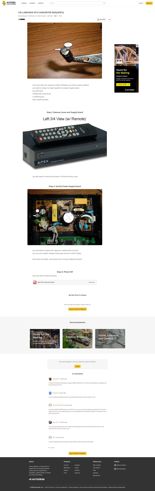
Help (94, 470)
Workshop (32, 16)
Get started (96, 468)
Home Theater (41, 16)
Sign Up (149, 3)
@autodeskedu (121, 469)
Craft (65, 473)
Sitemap (95, 473)
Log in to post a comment (77, 453)
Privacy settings (74, 487)
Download (91, 282)
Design (66, 470)
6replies (52, 447)
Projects (24, 3)
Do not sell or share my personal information (93, 487)
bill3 (54, 437)
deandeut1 (56, 379)
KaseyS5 (55, 393)
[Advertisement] (126, 68)
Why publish (97, 465)
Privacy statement (61, 487)
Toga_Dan (56, 422)
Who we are (96, 475)
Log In (141, 3)
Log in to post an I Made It (77, 309)
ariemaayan (23, 16)
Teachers (41, 3)
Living (76, 468)
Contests (32, 3)
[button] (109, 19)
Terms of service (50, 487)
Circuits (66, 465)
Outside (77, 470)
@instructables (121, 465)
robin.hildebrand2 (58, 405)
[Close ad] (137, 45)
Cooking (77, 465)
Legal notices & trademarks (116, 487)
